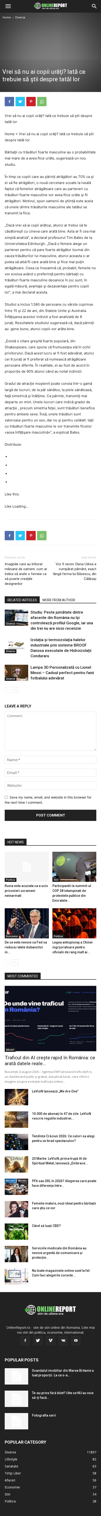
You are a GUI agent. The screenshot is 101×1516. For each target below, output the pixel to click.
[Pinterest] (31, 101)
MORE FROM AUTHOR (59, 600)
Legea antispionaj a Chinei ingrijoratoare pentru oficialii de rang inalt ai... (72, 947)
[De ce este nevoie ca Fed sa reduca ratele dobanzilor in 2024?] (27, 923)
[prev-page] (8, 690)
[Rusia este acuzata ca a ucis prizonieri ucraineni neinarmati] (27, 867)
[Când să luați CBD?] (16, 1231)
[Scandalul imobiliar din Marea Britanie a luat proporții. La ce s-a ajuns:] (16, 1376)
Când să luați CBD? (46, 1226)
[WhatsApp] (42, 101)
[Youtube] (76, 1340)
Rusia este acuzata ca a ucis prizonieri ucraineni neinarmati (26, 891)
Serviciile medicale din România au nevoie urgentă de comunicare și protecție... (59, 1252)
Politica (10, 879)
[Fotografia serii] (16, 1421)
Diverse (20, 17)
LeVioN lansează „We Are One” (55, 1091)
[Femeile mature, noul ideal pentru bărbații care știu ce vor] (16, 1209)
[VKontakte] (63, 1340)
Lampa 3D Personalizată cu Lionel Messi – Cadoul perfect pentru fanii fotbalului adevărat (62, 672)
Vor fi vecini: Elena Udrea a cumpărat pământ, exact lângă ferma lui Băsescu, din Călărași (74, 571)
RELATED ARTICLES (22, 600)
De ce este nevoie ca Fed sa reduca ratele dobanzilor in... (26, 947)
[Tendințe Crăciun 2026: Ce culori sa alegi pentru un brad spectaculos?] (16, 1142)
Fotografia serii (44, 1415)
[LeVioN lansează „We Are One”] (16, 1097)
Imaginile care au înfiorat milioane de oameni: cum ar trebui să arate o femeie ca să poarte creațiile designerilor (26, 574)
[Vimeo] (50, 1340)
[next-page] (15, 690)
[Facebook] (9, 101)
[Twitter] (20, 101)
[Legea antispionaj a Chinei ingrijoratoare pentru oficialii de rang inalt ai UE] (74, 923)
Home (7, 17)
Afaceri (10, 1049)
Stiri (56, 879)
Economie (12, 936)
